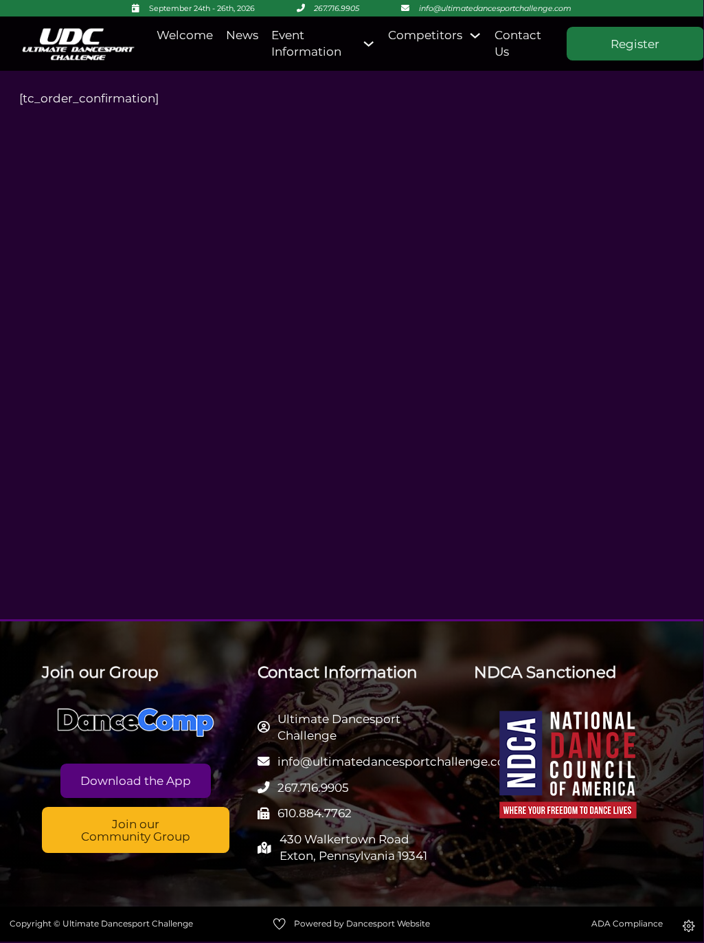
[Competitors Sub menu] (475, 35)
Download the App (135, 780)
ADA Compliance (627, 923)
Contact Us (518, 42)
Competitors (425, 34)
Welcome (185, 34)
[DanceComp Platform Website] (135, 722)
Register (635, 43)
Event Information (306, 42)
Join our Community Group (135, 830)
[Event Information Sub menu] (368, 43)
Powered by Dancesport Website (362, 923)
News (242, 34)
